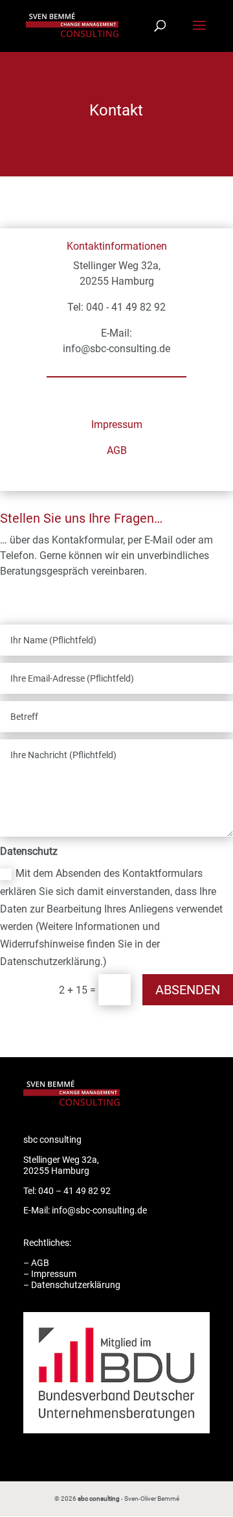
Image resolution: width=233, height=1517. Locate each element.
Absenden (187, 989)
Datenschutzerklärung (75, 1285)
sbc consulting (99, 1498)
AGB (117, 450)
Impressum (116, 424)
